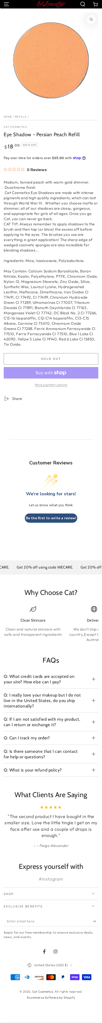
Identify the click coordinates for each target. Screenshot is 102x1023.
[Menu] (6, 4)
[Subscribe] (95, 921)
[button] (82, 4)
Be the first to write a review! (51, 518)
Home (8, 116)
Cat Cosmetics (15, 126)
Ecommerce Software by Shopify (51, 997)
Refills (21, 116)
